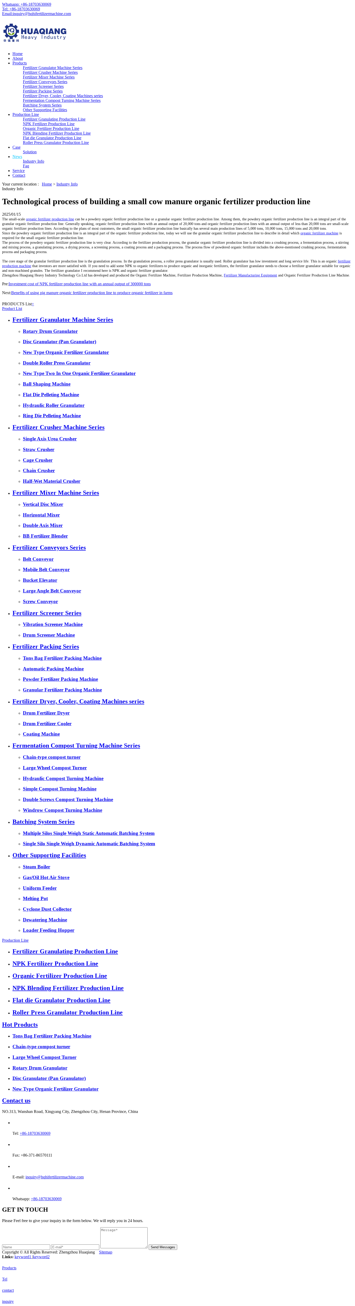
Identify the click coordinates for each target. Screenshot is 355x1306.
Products (19, 63)
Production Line (25, 114)
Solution (30, 152)
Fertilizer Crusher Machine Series (50, 72)
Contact (18, 175)
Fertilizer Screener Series (43, 86)
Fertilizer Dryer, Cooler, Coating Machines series (63, 96)
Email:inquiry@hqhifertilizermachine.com (36, 13)
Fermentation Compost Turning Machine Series (62, 100)
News (17, 156)
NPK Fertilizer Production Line (49, 124)
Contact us (16, 1100)
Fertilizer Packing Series (43, 91)
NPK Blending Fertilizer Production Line (57, 133)
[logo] (177, 34)
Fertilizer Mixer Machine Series (49, 77)
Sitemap (105, 1252)
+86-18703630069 (35, 1133)
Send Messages (163, 1247)
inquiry (8, 1301)
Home (17, 53)
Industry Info (33, 161)
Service (18, 170)
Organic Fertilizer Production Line (51, 128)
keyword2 (41, 1257)
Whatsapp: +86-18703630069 (26, 4)
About (17, 58)
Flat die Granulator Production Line (52, 138)
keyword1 (23, 1257)
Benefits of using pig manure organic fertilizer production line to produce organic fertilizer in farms (92, 293)
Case (16, 147)
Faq (26, 166)
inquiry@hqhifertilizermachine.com (54, 1177)
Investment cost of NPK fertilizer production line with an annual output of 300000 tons (80, 284)
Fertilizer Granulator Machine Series (52, 67)
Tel (4, 1279)
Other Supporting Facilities (45, 110)
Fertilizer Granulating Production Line (54, 119)
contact (8, 1290)
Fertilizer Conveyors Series (45, 82)
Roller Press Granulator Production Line (56, 142)
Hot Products (20, 1024)
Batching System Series (42, 105)
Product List (12, 308)
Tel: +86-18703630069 (21, 9)
